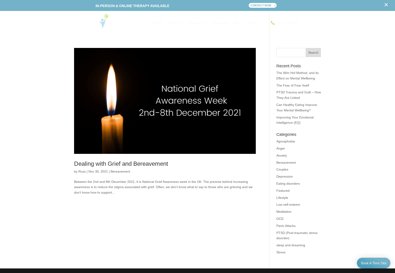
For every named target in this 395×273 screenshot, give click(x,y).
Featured (283, 190)
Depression (284, 176)
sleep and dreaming (290, 245)
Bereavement (120, 171)
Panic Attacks (286, 226)
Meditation (283, 211)
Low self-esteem (288, 204)
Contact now (261, 5)
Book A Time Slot (373, 263)
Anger (280, 148)
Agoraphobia (285, 141)
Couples (282, 169)
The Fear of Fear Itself (292, 85)
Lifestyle (282, 198)
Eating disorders (288, 183)
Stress (281, 252)
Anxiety (281, 155)
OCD (279, 218)
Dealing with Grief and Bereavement (121, 163)
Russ (82, 171)
